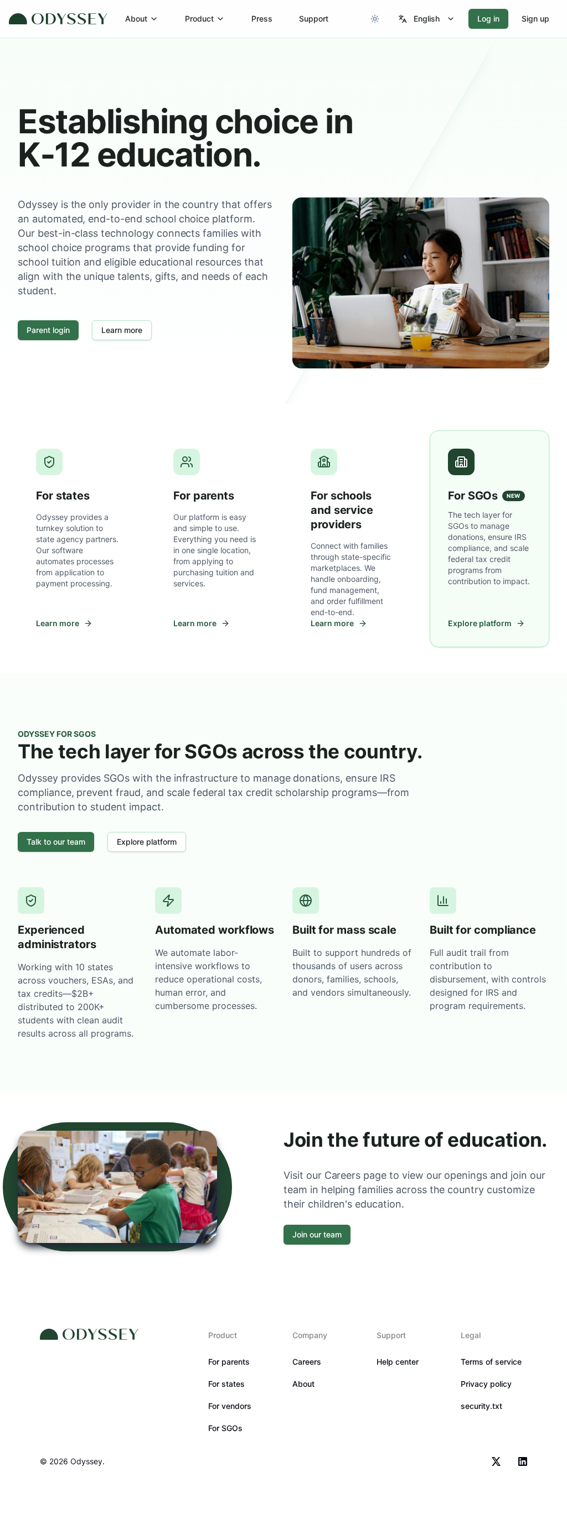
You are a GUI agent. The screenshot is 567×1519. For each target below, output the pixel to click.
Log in (488, 18)
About (136, 18)
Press (261, 18)
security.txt (481, 1406)
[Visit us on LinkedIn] (522, 1461)
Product (199, 18)
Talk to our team (56, 841)
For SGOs (225, 1428)
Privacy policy (486, 1383)
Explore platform (147, 841)
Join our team (317, 1234)
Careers (306, 1361)
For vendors (229, 1406)
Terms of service (491, 1361)
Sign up (535, 18)
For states (226, 1383)
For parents (229, 1361)
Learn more (121, 330)
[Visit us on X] (496, 1461)
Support (313, 18)
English (427, 18)
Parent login (48, 330)
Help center (398, 1361)
